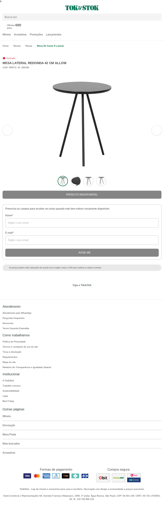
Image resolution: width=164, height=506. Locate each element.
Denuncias (8, 323)
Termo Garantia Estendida (16, 328)
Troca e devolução (12, 352)
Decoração (9, 425)
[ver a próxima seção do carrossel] (7, 130)
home (6, 46)
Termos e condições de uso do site (20, 346)
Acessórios (20, 34)
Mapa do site (9, 362)
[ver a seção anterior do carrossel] (156, 130)
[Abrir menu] (27, 8)
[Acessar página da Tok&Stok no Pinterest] (86, 291)
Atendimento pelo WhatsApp (17, 313)
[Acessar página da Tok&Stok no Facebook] (68, 291)
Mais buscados (11, 443)
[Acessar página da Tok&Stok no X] (95, 291)
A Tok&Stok (8, 380)
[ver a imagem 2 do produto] (75, 181)
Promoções (36, 34)
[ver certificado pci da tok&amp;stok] (134, 477)
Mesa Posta (9, 434)
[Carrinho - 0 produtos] (159, 8)
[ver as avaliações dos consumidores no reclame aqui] (118, 477)
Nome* (9, 215)
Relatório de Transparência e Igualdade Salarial (27, 367)
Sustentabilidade (11, 391)
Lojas (5, 396)
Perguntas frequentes (14, 318)
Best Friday (8, 401)
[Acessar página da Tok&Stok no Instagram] (77, 291)
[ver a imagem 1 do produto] (63, 181)
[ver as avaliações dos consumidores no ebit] (103, 477)
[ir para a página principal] (82, 7)
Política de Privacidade (14, 341)
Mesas (28, 46)
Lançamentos (53, 34)
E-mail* (9, 232)
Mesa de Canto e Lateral (50, 46)
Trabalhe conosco (12, 385)
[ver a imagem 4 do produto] (101, 181)
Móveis (7, 34)
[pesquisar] (158, 17)
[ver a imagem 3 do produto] (88, 181)
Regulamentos (10, 357)
